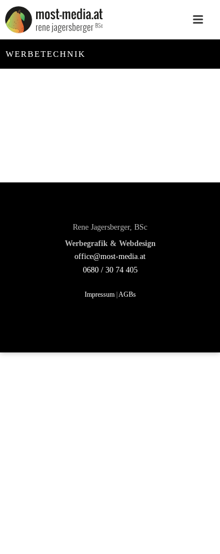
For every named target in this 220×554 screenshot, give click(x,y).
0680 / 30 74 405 (110, 270)
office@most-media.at (110, 256)
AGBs (127, 294)
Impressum (100, 294)
